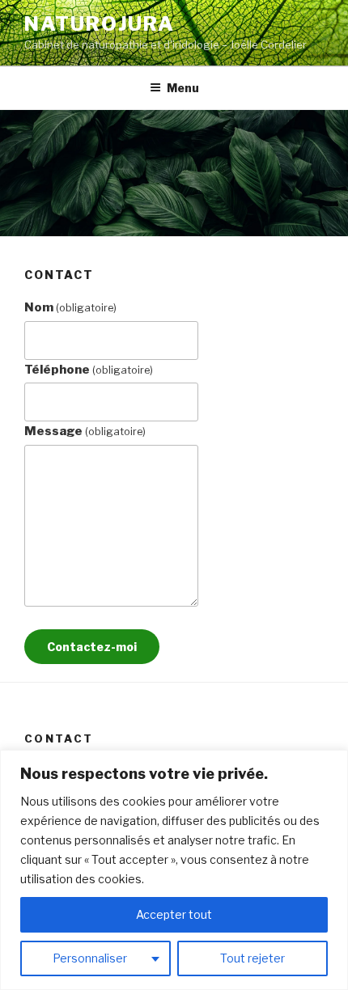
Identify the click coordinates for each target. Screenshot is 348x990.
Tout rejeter (252, 958)
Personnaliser (90, 958)
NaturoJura (99, 24)
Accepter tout (174, 914)
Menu (183, 88)
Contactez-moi (92, 647)
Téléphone (88, 369)
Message (85, 431)
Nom (70, 307)
